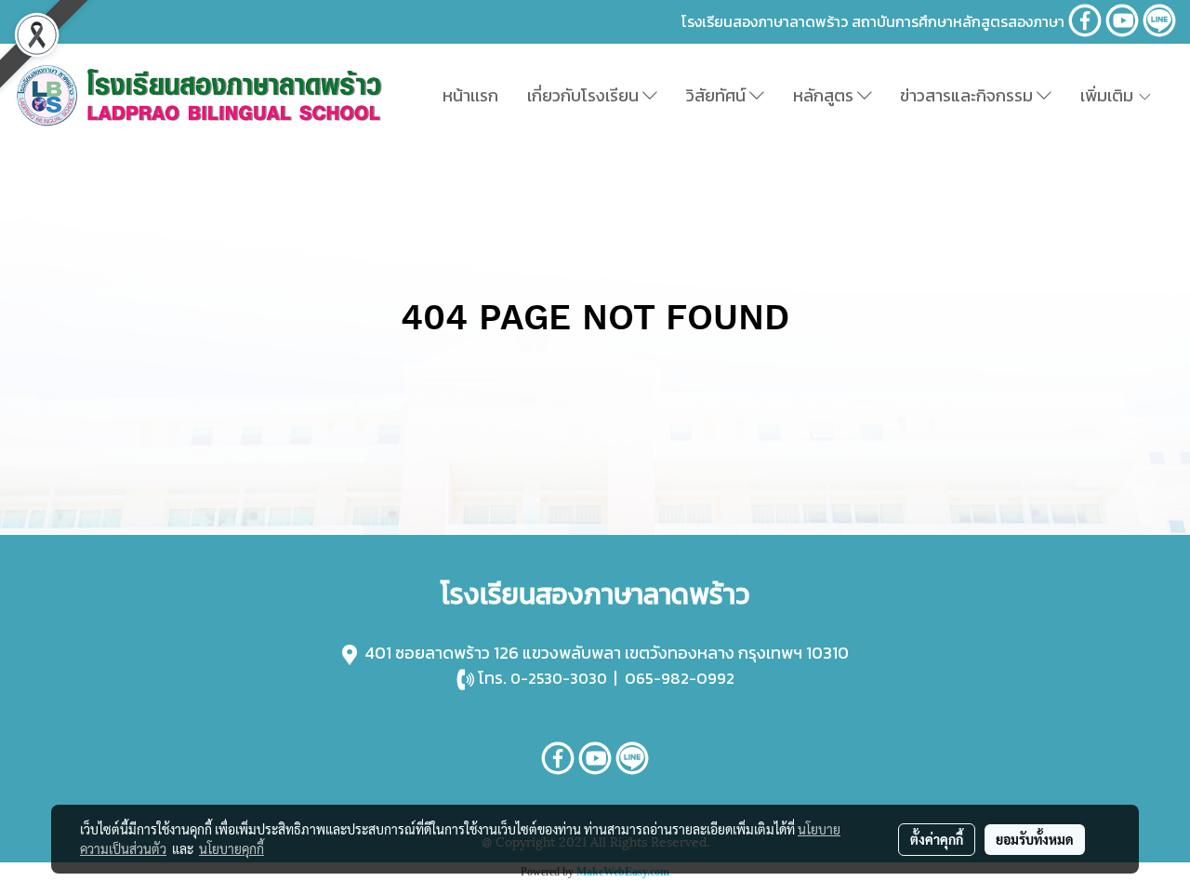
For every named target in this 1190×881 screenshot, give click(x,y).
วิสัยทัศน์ (717, 95)
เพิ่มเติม (1108, 95)
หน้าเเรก (470, 95)
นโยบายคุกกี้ (231, 848)
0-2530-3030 (558, 678)
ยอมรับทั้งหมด (1035, 839)
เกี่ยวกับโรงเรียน (584, 95)
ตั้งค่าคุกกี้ (936, 839)
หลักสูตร (825, 95)
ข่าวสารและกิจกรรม (968, 95)
